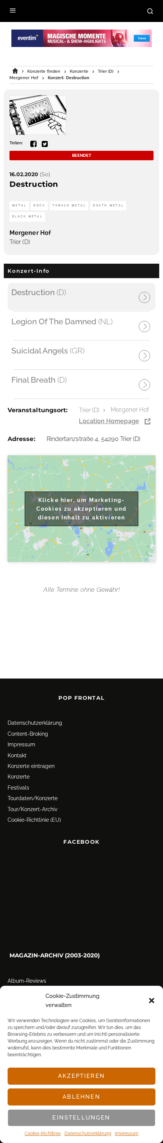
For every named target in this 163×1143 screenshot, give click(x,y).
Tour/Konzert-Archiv (32, 809)
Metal (19, 205)
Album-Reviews (27, 981)
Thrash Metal (69, 205)
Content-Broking (28, 734)
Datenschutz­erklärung (87, 1133)
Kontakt (17, 755)
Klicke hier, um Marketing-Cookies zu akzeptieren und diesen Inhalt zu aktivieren (81, 508)
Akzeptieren (81, 1076)
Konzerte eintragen (31, 766)
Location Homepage (109, 421)
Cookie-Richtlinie (43, 1133)
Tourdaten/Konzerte (33, 798)
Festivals (18, 788)
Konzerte (19, 777)
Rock (39, 205)
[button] (151, 1000)
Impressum (126, 1133)
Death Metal (108, 205)
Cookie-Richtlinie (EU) (34, 820)
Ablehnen (81, 1096)
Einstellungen (81, 1117)
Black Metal (27, 216)
